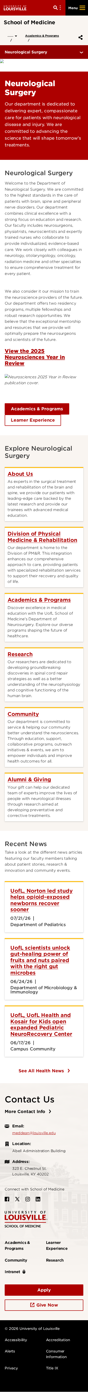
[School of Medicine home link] (26, 1219)
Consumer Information (56, 1354)
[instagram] (27, 1199)
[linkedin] (38, 1199)
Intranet (12, 1272)
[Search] (57, 8)
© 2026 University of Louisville (32, 1329)
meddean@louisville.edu (34, 1133)
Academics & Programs (42, 35)
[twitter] (17, 1199)
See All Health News (42, 1070)
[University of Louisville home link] (15, 7)
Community (16, 1260)
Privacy (11, 1368)
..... (11, 35)
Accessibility (16, 1340)
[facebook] (7, 1199)
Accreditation (58, 1340)
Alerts (10, 1351)
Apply (44, 1289)
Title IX (52, 1368)
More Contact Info (26, 1111)
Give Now (47, 1305)
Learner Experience (33, 420)
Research (55, 1260)
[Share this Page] (79, 37)
